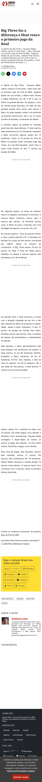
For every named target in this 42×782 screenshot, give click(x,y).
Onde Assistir (31, 735)
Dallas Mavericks (7, 599)
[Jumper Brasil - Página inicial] (8, 4)
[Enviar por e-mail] (25, 74)
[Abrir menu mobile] (38, 4)
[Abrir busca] (32, 4)
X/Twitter (10, 580)
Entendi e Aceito (21, 777)
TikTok (9, 586)
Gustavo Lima (9, 66)
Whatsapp (29, 568)
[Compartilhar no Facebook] (14, 74)
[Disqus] (21, 677)
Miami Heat (30, 599)
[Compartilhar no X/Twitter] (8, 74)
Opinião (26, 730)
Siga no (7, 569)
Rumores (16, 730)
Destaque (20, 599)
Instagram (10, 574)
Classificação (18, 735)
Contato (20, 740)
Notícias (4, 603)
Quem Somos (8, 740)
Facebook (23, 580)
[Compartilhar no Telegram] (19, 74)
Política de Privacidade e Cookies (21, 771)
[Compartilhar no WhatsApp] (3, 74)
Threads (21, 586)
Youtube (23, 574)
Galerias (6, 735)
